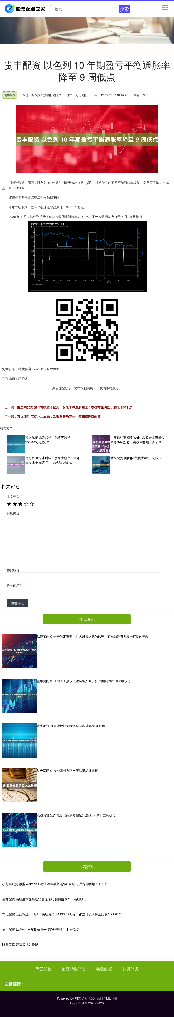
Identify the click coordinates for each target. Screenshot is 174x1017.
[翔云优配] (25, 8)
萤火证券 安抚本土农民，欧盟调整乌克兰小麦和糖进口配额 (59, 416)
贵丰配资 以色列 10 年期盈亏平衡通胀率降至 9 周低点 (40, 929)
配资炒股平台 (74, 969)
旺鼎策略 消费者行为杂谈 (20, 944)
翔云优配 (43, 969)
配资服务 (130, 969)
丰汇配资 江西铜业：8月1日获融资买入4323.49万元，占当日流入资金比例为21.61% (61, 914)
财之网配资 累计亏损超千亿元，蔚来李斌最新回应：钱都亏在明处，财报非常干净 (74, 407)
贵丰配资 (9, 95)
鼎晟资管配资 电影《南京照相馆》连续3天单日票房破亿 (76, 815)
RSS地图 (94, 998)
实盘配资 (104, 969)
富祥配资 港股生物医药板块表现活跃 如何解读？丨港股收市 (44, 899)
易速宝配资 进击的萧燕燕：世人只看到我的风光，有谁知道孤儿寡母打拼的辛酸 (93, 636)
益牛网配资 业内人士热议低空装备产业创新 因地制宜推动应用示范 (83, 681)
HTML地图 (109, 998)
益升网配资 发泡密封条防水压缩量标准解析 (67, 770)
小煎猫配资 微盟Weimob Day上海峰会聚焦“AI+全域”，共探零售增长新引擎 (55, 884)
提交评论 (17, 603)
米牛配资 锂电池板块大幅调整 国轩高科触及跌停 (71, 725)
